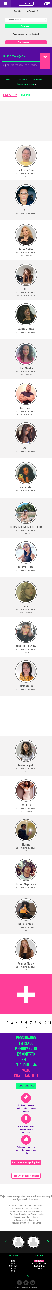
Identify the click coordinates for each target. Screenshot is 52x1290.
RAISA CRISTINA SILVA (26, 646)
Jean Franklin (26, 408)
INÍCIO (13, 1261)
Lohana (26, 606)
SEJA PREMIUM (39, 1261)
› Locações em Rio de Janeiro (26, 1217)
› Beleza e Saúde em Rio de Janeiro (26, 1211)
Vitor (26, 209)
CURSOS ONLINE (13, 1266)
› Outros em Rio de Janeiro (26, 1220)
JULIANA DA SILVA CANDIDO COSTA (26, 527)
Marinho (26, 844)
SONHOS (13, 1271)
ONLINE (25, 95)
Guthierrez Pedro (26, 170)
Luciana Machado (26, 328)
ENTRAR (26, 4)
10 (45, 1023)
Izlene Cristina (26, 249)
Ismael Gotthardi (26, 924)
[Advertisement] (26, 121)
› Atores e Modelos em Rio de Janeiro (26, 1205)
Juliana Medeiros (26, 368)
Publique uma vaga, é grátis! (26, 1162)
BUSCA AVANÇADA (14, 56)
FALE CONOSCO (39, 1268)
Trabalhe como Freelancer (26, 1175)
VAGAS (13, 1263)
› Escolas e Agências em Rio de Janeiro (26, 1214)
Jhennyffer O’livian (26, 567)
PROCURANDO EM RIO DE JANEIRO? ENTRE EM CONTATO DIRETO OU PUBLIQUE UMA (26, 1056)
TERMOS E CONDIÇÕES (39, 1266)
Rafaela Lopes (26, 686)
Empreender (34, 1287)
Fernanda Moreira (26, 963)
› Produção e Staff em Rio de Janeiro (26, 1223)
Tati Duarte (26, 805)
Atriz (26, 289)
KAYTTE (26, 448)
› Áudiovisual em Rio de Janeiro (26, 1208)
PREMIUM (10, 95)
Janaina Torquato (26, 765)
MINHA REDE (13, 1268)
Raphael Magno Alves (26, 884)
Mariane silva (26, 487)
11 (49, 1023)
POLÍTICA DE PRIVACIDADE (39, 1263)
